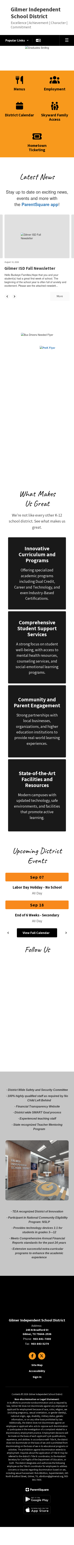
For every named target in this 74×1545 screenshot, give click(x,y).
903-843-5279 (40, 1344)
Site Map (37, 1365)
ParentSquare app (40, 204)
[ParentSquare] (37, 1489)
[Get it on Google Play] (37, 1499)
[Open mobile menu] (67, 40)
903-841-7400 (42, 1339)
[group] (37, 573)
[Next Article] (14, 296)
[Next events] (66, 933)
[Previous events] (8, 933)
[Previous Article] (7, 296)
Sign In (37, 1377)
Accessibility (37, 1371)
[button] (17, 40)
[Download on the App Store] (37, 1510)
